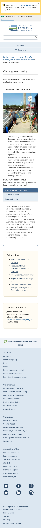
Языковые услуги (10, 473)
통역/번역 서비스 (10, 466)
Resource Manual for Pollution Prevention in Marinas (20, 268)
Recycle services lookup (12, 434)
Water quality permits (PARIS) (15, 438)
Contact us (7, 356)
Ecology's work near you (13, 57)
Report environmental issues (15, 377)
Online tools (8, 417)
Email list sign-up (10, 360)
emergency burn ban (21, 5)
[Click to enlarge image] (20, 113)
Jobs (5, 363)
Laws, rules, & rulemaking (13, 395)
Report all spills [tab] (11, 199)
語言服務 (6, 463)
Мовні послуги (9, 477)
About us (7, 353)
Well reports (8, 441)
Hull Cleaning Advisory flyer (22, 275)
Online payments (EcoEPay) (14, 431)
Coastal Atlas (8, 424)
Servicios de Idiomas (11, 459)
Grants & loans (9, 409)
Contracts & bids (10, 405)
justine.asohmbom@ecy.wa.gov (19, 319)
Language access (10, 456)
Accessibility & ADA (11, 449)
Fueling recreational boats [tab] (16, 190)
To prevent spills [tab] (12, 195)
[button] (20, 44)
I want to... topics (10, 420)
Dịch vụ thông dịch (10, 470)
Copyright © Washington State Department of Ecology (16, 508)
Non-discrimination (11, 452)
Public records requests (13, 373)
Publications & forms (11, 399)
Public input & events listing (14, 370)
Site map (6, 520)
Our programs (9, 385)
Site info (6, 516)
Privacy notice (9, 513)
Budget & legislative (11, 402)
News (5, 366)
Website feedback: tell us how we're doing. (22, 343)
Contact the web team (12, 523)
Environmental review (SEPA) (15, 392)
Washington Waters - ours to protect (18, 60)
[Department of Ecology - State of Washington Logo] (20, 28)
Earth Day (29, 57)
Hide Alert (34, 4)
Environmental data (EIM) (13, 427)
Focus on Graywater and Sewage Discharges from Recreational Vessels (21, 287)
